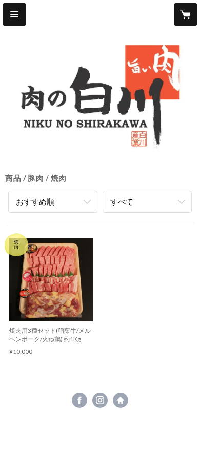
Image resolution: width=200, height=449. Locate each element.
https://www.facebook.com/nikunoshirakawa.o (79, 400)
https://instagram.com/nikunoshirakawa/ (100, 400)
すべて (121, 201)
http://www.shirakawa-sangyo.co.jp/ (120, 400)
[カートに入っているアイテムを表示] (185, 14)
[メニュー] (14, 14)
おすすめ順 (35, 201)
